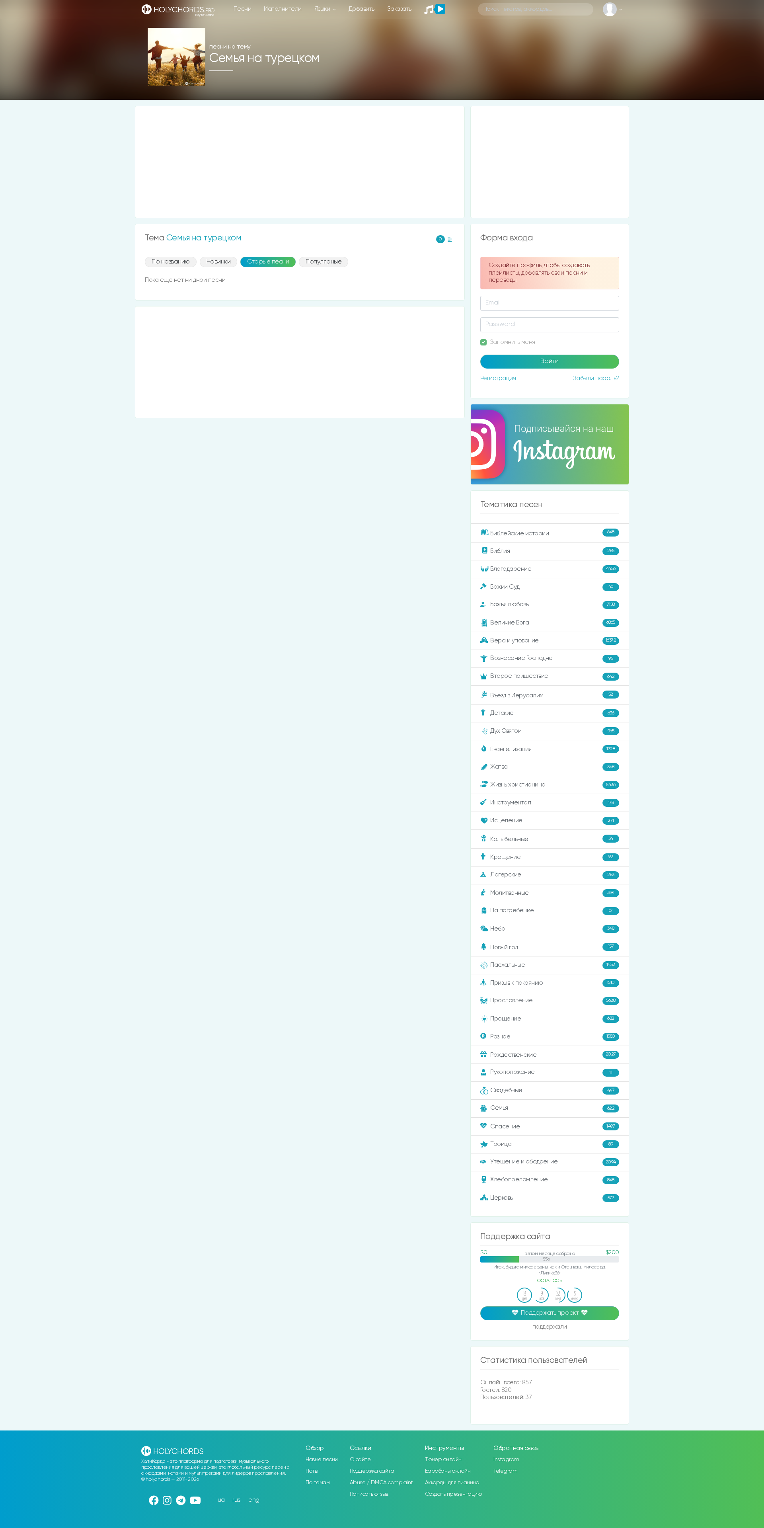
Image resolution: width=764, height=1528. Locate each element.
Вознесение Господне (551, 658)
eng (253, 1500)
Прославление (552, 1000)
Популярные (323, 262)
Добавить (361, 9)
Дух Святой (552, 731)
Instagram (506, 1459)
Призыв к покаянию (552, 982)
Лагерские (552, 875)
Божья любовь (552, 604)
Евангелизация (552, 749)
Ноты (312, 1471)
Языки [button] (322, 9)
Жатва (552, 767)
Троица (551, 1144)
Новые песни (322, 1459)
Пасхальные (552, 965)
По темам (317, 1482)
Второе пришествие (552, 676)
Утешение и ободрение (553, 1162)
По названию (171, 262)
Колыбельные (551, 839)
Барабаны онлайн (448, 1471)
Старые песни (268, 262)
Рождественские (553, 1055)
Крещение (551, 857)
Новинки (219, 262)
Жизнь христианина (552, 785)
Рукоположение (551, 1072)
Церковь (552, 1198)
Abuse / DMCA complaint (381, 1482)
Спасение (552, 1127)
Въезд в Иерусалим (551, 695)
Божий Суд (551, 586)
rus (236, 1500)
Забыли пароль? (596, 378)
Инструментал (552, 803)
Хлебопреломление (552, 1180)
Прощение (552, 1019)
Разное (552, 1036)
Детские (552, 713)
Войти (549, 361)
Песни (242, 9)
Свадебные (552, 1090)
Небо (552, 928)
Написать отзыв (369, 1494)
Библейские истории (552, 533)
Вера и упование (553, 641)
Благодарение (553, 569)
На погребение (551, 910)
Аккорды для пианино (452, 1482)
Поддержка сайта (372, 1471)
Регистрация (498, 378)
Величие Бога (552, 623)
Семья (552, 1108)
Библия (552, 551)
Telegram (505, 1471)
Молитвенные (552, 893)
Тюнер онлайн (443, 1459)
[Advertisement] (299, 162)
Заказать (399, 9)
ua (221, 1500)
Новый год (552, 947)
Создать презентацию (453, 1494)
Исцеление (552, 821)
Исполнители (283, 9)
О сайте (360, 1459)
